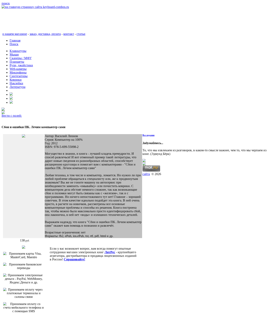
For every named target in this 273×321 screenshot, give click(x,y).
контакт (68, 34)
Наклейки (16, 83)
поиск (6, 3)
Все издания (148, 135)
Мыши (14, 54)
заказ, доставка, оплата (45, 34)
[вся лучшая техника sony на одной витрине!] (3, 109)
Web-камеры (18, 69)
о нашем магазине (14, 34)
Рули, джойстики (21, 65)
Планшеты (17, 61)
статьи (81, 34)
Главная (15, 40)
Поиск (14, 44)
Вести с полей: (12, 115)
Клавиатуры (18, 51)
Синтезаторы (19, 76)
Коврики (16, 79)
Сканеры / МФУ (21, 58)
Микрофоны (18, 72)
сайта (146, 174)
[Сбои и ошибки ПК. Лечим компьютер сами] (23, 136)
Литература (17, 87)
